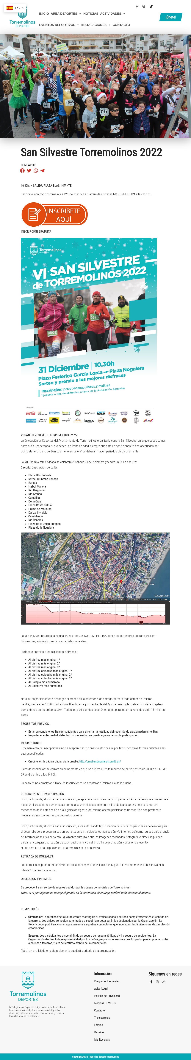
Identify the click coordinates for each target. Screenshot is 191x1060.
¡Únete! (171, 17)
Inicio (44, 13)
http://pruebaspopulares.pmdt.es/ (100, 761)
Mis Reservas (102, 1039)
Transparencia (102, 1017)
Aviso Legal (101, 988)
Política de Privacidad (107, 996)
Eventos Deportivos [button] (57, 25)
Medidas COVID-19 (105, 1003)
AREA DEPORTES (64, 13)
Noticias (90, 13)
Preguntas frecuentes (107, 981)
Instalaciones (94, 25)
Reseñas (99, 1032)
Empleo (98, 1025)
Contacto (121, 25)
